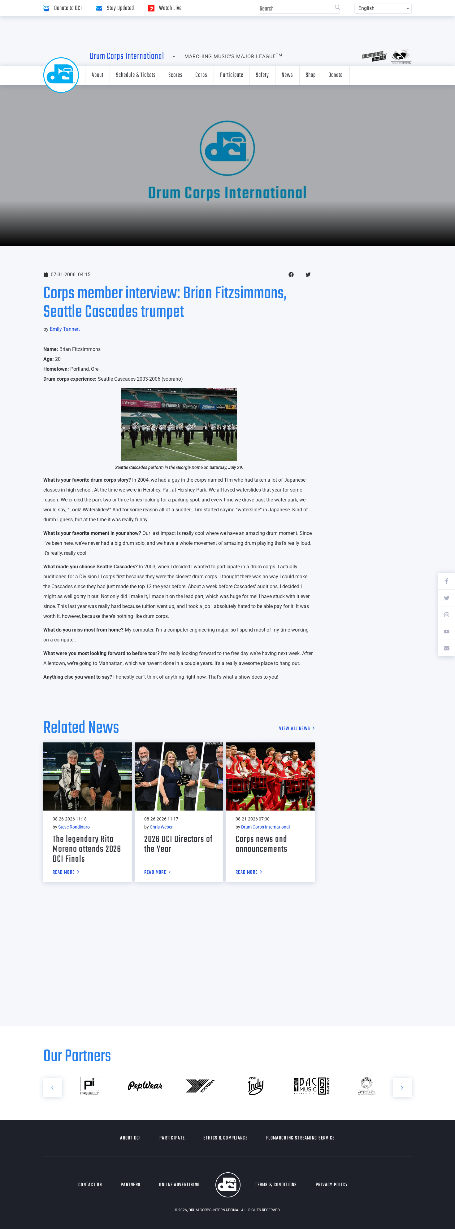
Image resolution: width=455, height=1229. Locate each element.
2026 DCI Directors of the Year (178, 844)
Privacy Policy (332, 1185)
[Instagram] (446, 614)
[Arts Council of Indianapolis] (366, 1086)
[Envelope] (446, 648)
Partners (131, 1185)
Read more (64, 872)
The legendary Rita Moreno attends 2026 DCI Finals (87, 849)
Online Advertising (179, 1185)
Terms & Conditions (276, 1185)
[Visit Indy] (256, 1086)
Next (402, 1087)
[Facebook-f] (446, 581)
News (287, 75)
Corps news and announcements (262, 844)
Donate (335, 75)
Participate (231, 75)
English (366, 8)
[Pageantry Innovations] (89, 1086)
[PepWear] (145, 1086)
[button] (291, 275)
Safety (262, 75)
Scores (175, 75)
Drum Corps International (127, 56)
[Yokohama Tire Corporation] (200, 1086)
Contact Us (90, 1185)
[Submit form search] (337, 8)
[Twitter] (446, 597)
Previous (52, 1087)
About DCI (130, 1138)
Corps (201, 75)
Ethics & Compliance (225, 1138)
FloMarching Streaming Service (300, 1138)
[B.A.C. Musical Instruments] (311, 1086)
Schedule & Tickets (136, 75)
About (97, 75)
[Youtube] (446, 631)
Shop (311, 75)
